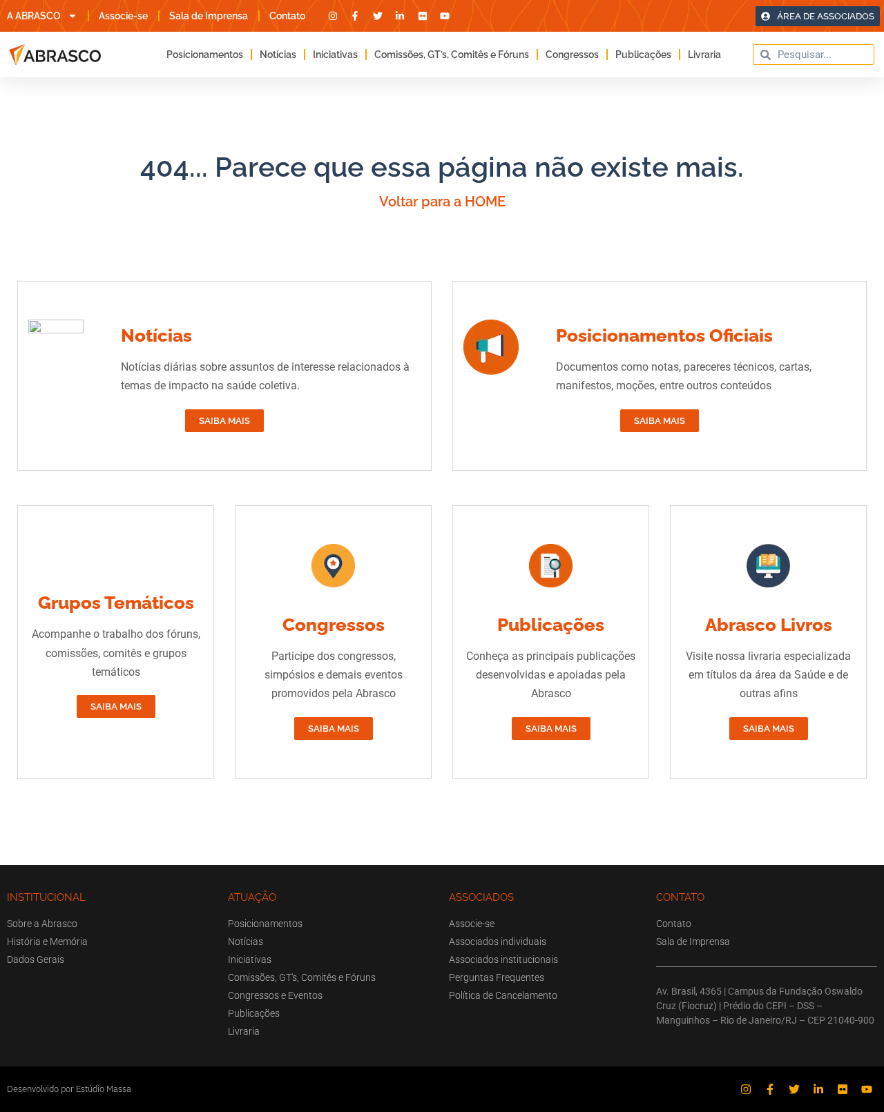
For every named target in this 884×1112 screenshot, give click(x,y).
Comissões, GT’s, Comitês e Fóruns (451, 54)
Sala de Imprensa (208, 15)
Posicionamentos (204, 54)
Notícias (278, 54)
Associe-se (123, 15)
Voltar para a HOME (442, 201)
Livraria (704, 54)
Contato (287, 15)
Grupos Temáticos (116, 602)
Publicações (643, 54)
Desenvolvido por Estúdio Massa (69, 1089)
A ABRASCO (34, 15)
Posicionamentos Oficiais (664, 335)
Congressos (572, 54)
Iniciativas (335, 54)
